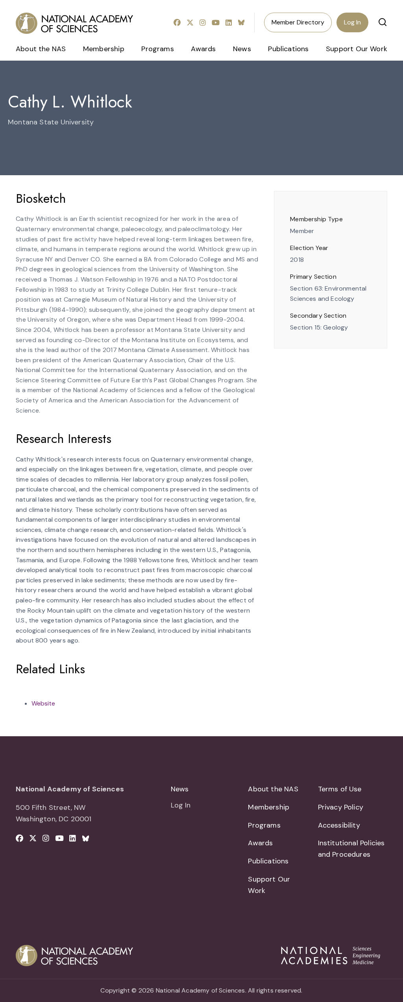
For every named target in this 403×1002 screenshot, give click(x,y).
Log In (352, 22)
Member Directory (298, 22)
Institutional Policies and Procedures (351, 848)
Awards (203, 49)
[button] (382, 22)
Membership (103, 49)
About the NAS (41, 49)
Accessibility (339, 825)
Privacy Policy (341, 807)
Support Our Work (356, 49)
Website (43, 703)
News (242, 49)
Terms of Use (340, 789)
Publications (288, 49)
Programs (157, 49)
